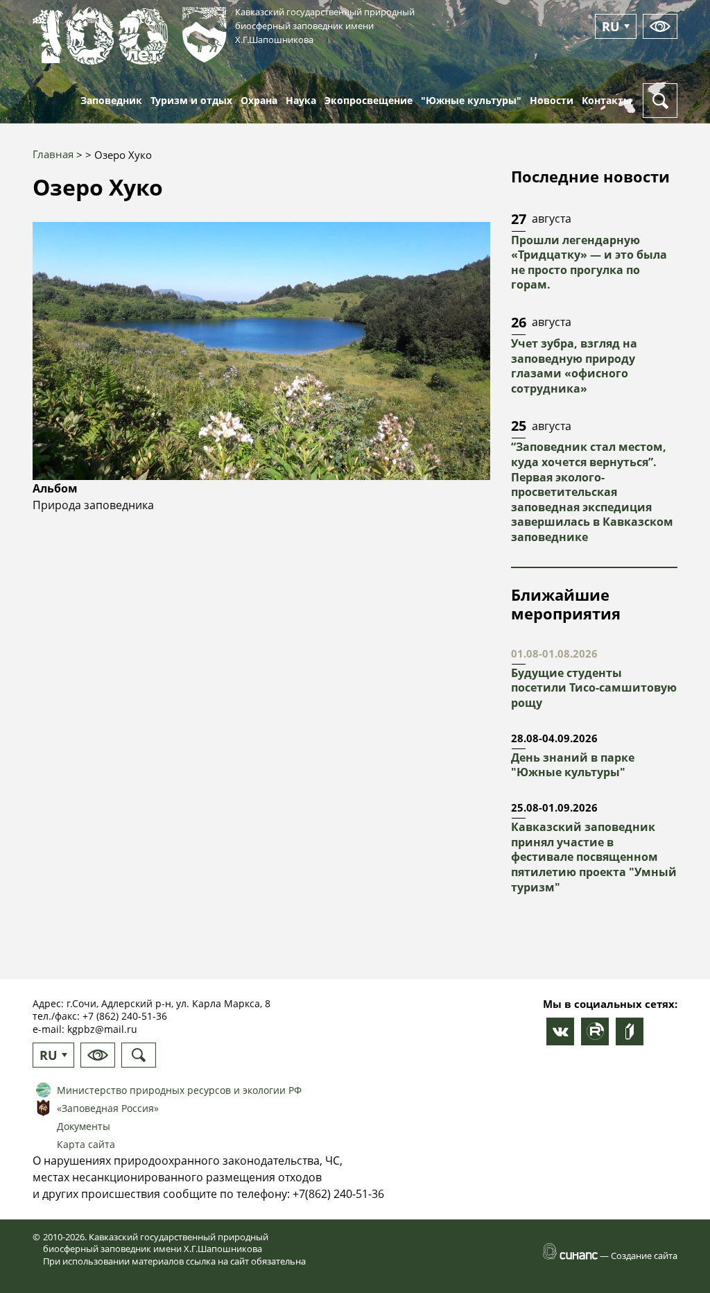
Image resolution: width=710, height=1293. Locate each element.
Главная (53, 154)
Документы (83, 1126)
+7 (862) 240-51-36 (125, 1015)
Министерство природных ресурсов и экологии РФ (179, 1090)
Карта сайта (86, 1144)
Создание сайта (644, 1255)
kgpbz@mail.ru (102, 1029)
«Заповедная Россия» (108, 1108)
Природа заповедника (93, 505)
